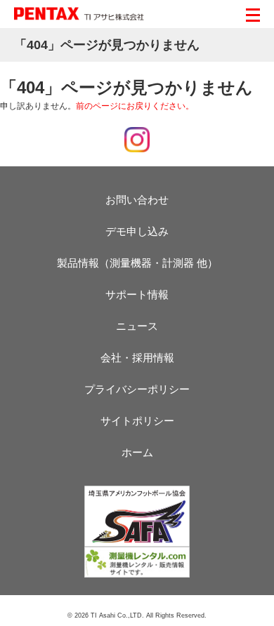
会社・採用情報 (137, 358)
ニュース (137, 326)
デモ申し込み (137, 231)
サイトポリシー (137, 421)
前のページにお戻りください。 (135, 106)
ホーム (137, 452)
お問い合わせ (137, 200)
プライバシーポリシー (137, 389)
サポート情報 (137, 294)
